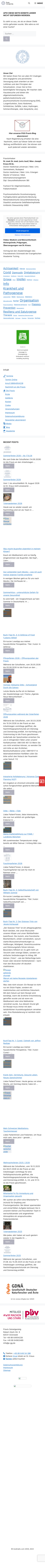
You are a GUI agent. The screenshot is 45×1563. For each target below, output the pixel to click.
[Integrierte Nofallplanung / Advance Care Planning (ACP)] (7, 768)
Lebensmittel (6, 297)
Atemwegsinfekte (31, 269)
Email (15, 1356)
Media (14, 297)
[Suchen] (6, 39)
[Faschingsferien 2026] (7, 857)
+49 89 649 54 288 (22, 1353)
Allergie (22, 269)
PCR (29, 304)
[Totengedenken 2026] (7, 497)
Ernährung (13, 276)
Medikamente (20, 297)
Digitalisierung (32, 272)
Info (6, 284)
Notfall (16, 301)
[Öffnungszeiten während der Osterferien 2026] (7, 708)
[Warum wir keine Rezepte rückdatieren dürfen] (7, 973)
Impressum (10, 413)
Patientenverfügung (20, 304)
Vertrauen (18, 318)
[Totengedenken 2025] (7, 1225)
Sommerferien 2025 (12, 1255)
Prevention (9, 307)
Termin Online (11, 380)
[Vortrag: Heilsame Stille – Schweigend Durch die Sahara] (7, 679)
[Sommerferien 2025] (7, 1249)
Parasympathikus (8, 304)
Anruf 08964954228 (14, 383)
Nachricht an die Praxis (15, 387)
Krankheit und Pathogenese (13, 291)
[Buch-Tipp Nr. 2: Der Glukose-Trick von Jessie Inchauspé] (7, 914)
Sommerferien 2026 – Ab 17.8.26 (17, 456)
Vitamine (24, 318)
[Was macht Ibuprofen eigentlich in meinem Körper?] (7, 532)
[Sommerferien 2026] (7, 473)
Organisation (29, 300)
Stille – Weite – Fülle (12, 811)
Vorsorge (31, 318)
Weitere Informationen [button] (22, 235)
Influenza (35, 280)
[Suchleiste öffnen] (29, 3)
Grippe (7, 279)
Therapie (7, 315)
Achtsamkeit (10, 268)
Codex (8, 405)
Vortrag (37, 318)
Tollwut (15, 315)
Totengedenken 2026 (12, 503)
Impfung (29, 280)
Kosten (8, 402)
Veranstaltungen (8, 318)
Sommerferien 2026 (12, 480)
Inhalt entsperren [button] (22, 231)
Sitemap (6, 1370)
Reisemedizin (20, 308)
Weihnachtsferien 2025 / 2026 (16, 1163)
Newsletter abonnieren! (15, 420)
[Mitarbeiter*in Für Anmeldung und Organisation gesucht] (7, 1188)
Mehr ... (8, 466)
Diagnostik (17, 272)
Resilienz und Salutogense (19, 311)
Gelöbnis (9, 398)
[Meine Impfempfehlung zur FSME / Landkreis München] (7, 830)
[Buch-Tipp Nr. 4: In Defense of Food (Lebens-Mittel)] (7, 621)
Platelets (36, 304)
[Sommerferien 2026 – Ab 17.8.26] (7, 450)
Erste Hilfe (20, 276)
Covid (7, 272)
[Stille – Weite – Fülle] (7, 803)
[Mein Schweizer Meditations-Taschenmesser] (7, 1109)
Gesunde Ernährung (29, 276)
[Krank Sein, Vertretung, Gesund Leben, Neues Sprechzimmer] (7, 1067)
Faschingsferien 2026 (12, 863)
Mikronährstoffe (7, 301)
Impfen (21, 279)
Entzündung (6, 276)
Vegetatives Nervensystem (25, 315)
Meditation (28, 297)
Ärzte (7, 394)
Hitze (14, 280)
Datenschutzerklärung (14, 416)
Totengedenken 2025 (12, 1231)
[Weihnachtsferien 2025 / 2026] (7, 1153)
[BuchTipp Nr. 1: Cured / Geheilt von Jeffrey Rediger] (7, 1028)
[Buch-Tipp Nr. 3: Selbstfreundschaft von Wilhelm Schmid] (7, 884)
